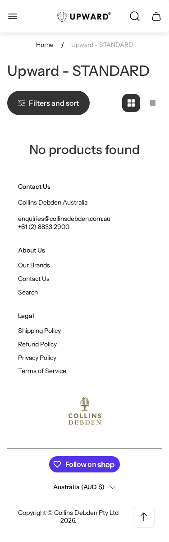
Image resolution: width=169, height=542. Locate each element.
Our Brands (34, 265)
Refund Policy (37, 344)
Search (28, 292)
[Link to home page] (84, 411)
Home (45, 45)
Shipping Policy (39, 331)
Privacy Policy (37, 358)
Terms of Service (42, 371)
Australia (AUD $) (79, 487)
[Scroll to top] (144, 517)
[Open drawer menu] (12, 16)
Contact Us (34, 279)
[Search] (135, 16)
